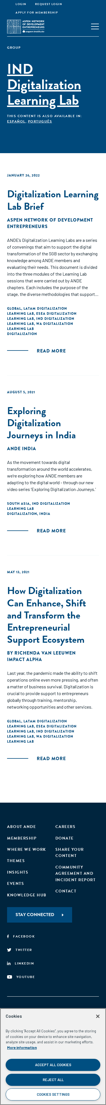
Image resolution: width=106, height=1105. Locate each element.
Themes (16, 861)
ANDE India (21, 448)
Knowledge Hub (27, 895)
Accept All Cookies (53, 1064)
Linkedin (24, 963)
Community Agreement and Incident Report (75, 873)
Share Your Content (69, 853)
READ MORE (51, 351)
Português (40, 121)
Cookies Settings (53, 1094)
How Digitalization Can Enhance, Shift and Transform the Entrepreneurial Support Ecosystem (46, 615)
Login (21, 4)
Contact (66, 891)
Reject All (53, 1079)
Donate (64, 838)
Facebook (24, 936)
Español (16, 121)
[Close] (98, 1016)
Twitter (24, 949)
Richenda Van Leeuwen (45, 653)
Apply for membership (37, 12)
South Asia (18, 503)
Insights (17, 872)
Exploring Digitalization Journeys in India (41, 422)
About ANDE (21, 827)
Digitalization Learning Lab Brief (53, 199)
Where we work (26, 849)
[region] (53, 1056)
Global (14, 308)
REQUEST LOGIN (48, 4)
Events (15, 884)
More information (22, 1047)
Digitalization (22, 333)
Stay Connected (35, 914)
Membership (21, 838)
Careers (65, 827)
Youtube (25, 976)
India (44, 513)
